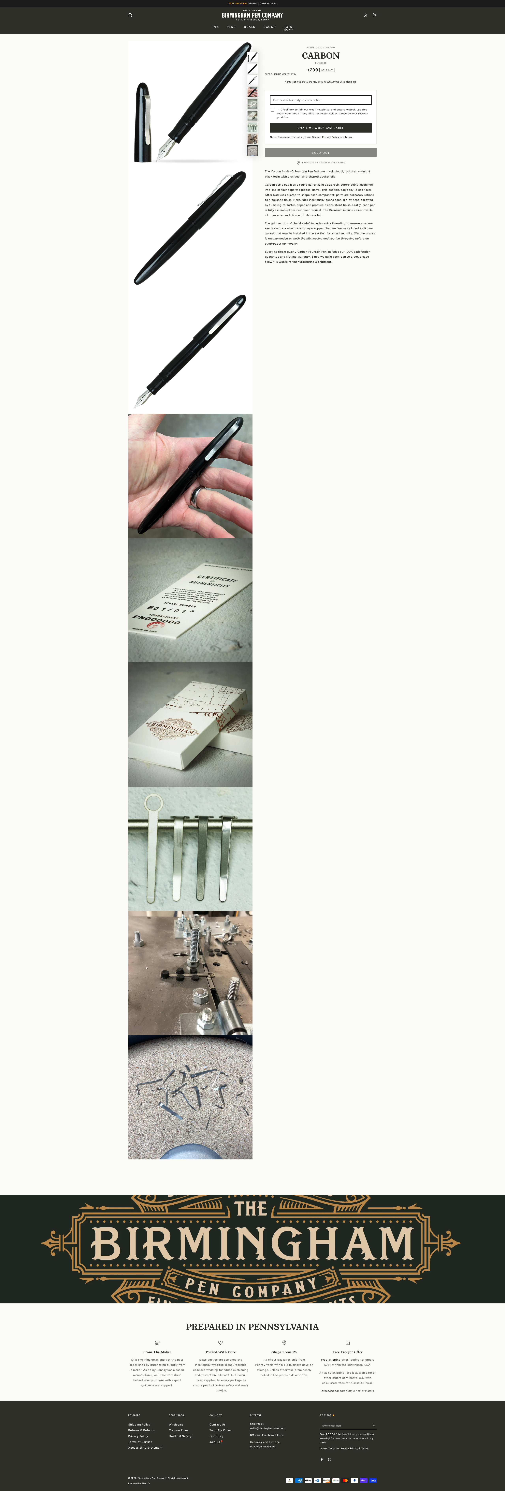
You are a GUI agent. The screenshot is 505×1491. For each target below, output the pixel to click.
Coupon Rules (179, 1430)
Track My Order (220, 1430)
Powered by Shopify (139, 1483)
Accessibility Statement (145, 1447)
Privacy (354, 1448)
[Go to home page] (252, 15)
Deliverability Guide (262, 1446)
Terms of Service (140, 1442)
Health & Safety (180, 1436)
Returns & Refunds (141, 1430)
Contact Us (217, 1424)
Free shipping (330, 1359)
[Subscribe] (375, 1425)
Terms (348, 137)
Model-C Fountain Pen (321, 48)
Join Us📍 (216, 1442)
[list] (252, 1367)
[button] (130, 15)
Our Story (216, 1436)
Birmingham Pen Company (152, 1478)
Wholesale (176, 1424)
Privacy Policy (330, 137)
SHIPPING (276, 74)
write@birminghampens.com (267, 1428)
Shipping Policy (139, 1424)
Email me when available (321, 127)
